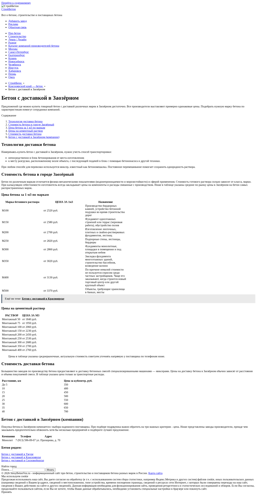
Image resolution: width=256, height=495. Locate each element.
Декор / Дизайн (17, 39)
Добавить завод (17, 21)
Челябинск (14, 64)
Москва (12, 48)
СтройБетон (8, 9)
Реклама (13, 24)
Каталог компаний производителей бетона (33, 45)
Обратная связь (17, 27)
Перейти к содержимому (16, 2)
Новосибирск (16, 61)
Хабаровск (14, 70)
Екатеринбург (16, 55)
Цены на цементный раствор (25, 130)
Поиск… (6, 469)
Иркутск (13, 67)
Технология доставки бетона (25, 121)
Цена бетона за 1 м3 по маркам (26, 127)
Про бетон (14, 33)
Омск (11, 77)
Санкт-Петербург (18, 52)
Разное (12, 42)
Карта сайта (155, 473)
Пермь (12, 74)
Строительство (17, 36)
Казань (12, 58)
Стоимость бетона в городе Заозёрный (31, 124)
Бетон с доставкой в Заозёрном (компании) (33, 137)
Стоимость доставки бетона (24, 133)
